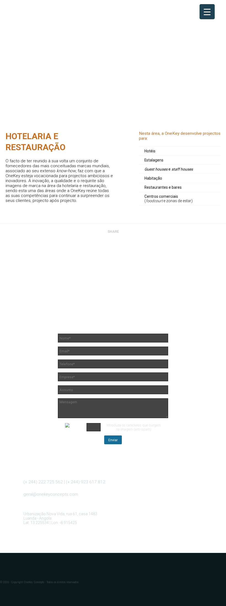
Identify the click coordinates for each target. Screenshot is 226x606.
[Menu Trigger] (207, 11)
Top (213, 593)
